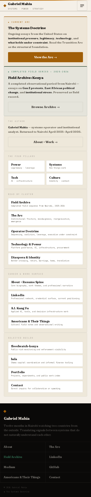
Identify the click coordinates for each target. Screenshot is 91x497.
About (8, 446)
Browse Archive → (45, 107)
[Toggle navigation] (82, 6)
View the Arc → (45, 57)
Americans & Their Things (22, 477)
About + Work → (45, 142)
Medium (9, 467)
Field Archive (13, 457)
